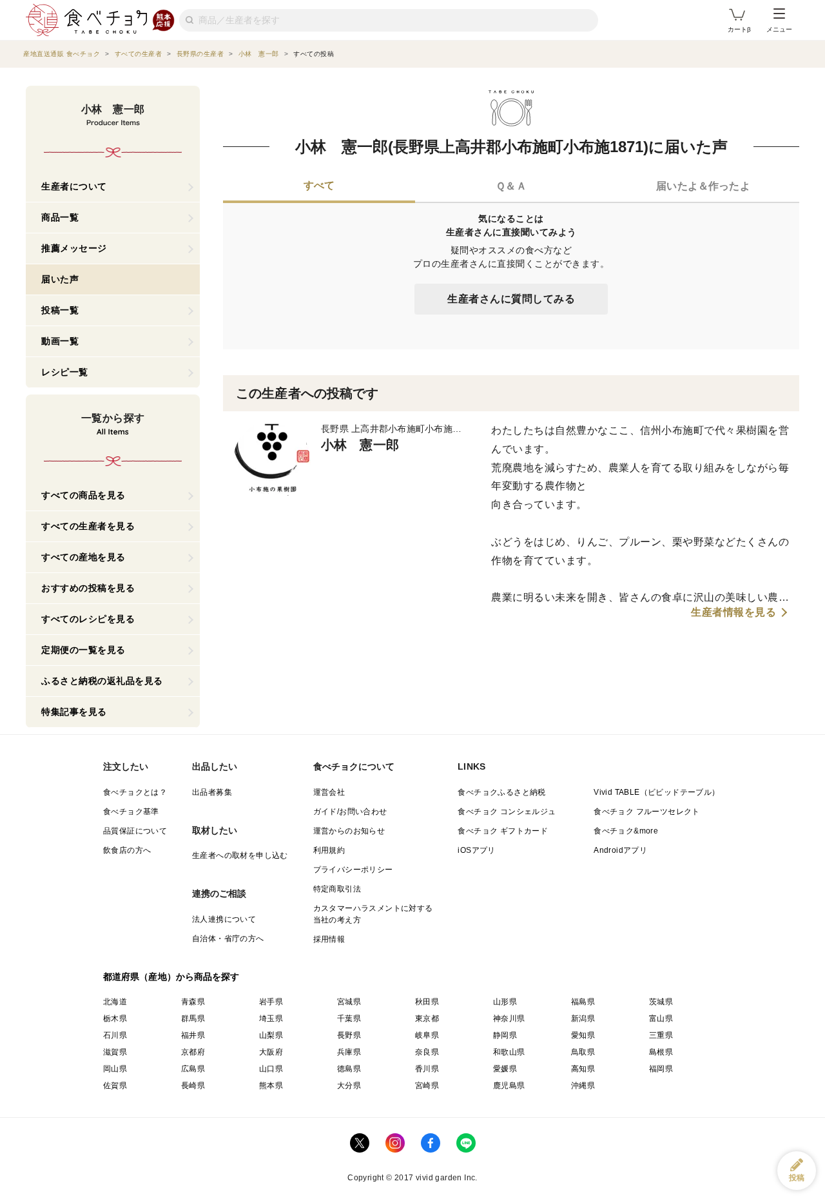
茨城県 (661, 1001)
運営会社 (329, 792)
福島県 (583, 1001)
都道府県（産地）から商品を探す (171, 976)
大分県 (349, 1085)
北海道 (115, 1001)
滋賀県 (115, 1052)
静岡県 (505, 1035)
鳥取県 (583, 1052)
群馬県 (193, 1018)
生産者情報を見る (733, 612)
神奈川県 (509, 1018)
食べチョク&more (626, 830)
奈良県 (427, 1052)
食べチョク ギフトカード (503, 830)
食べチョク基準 (131, 811)
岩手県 (271, 1001)
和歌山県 (509, 1052)
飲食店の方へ (127, 850)
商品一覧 (60, 217)
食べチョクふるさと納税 (501, 792)
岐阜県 (427, 1035)
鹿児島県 (509, 1085)
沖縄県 (583, 1085)
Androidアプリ (620, 850)
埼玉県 (271, 1018)
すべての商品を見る (83, 495)
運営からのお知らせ (349, 830)
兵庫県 (349, 1052)
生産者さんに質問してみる (511, 298)
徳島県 (349, 1068)
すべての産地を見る (83, 557)
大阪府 (271, 1052)
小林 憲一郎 (360, 445)
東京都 (427, 1018)
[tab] (319, 187)
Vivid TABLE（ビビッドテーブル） (656, 792)
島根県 (661, 1052)
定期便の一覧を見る (83, 650)
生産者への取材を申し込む (240, 855)
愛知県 (583, 1035)
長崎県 (193, 1085)
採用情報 (329, 939)
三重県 (661, 1035)
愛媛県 (505, 1068)
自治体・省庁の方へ (228, 938)
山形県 (505, 1001)
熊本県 (271, 1085)
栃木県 (115, 1018)
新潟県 (583, 1018)
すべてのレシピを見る (88, 619)
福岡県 (661, 1068)
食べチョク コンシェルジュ (507, 811)
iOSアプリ (476, 850)
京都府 (193, 1052)
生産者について (74, 186)
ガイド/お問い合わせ (350, 811)
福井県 (193, 1035)
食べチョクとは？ (135, 792)
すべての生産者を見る (88, 526)
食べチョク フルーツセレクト (647, 811)
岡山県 (115, 1068)
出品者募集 (212, 792)
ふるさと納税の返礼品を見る (102, 681)
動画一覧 (60, 341)
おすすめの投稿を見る (88, 588)
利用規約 (329, 850)
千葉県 (349, 1018)
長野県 (349, 1035)
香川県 (427, 1068)
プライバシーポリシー (353, 869)
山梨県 (271, 1035)
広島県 (193, 1068)
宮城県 (349, 1001)
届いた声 (60, 279)
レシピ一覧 (64, 372)
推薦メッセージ (74, 248)
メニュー (779, 29)
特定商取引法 (337, 888)
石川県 (115, 1035)
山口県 (271, 1068)
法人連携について (224, 919)
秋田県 (427, 1001)
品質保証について (135, 830)
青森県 (193, 1001)
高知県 (583, 1068)
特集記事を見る (74, 712)
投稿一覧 (60, 310)
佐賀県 (115, 1085)
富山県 (661, 1018)
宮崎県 (427, 1085)
